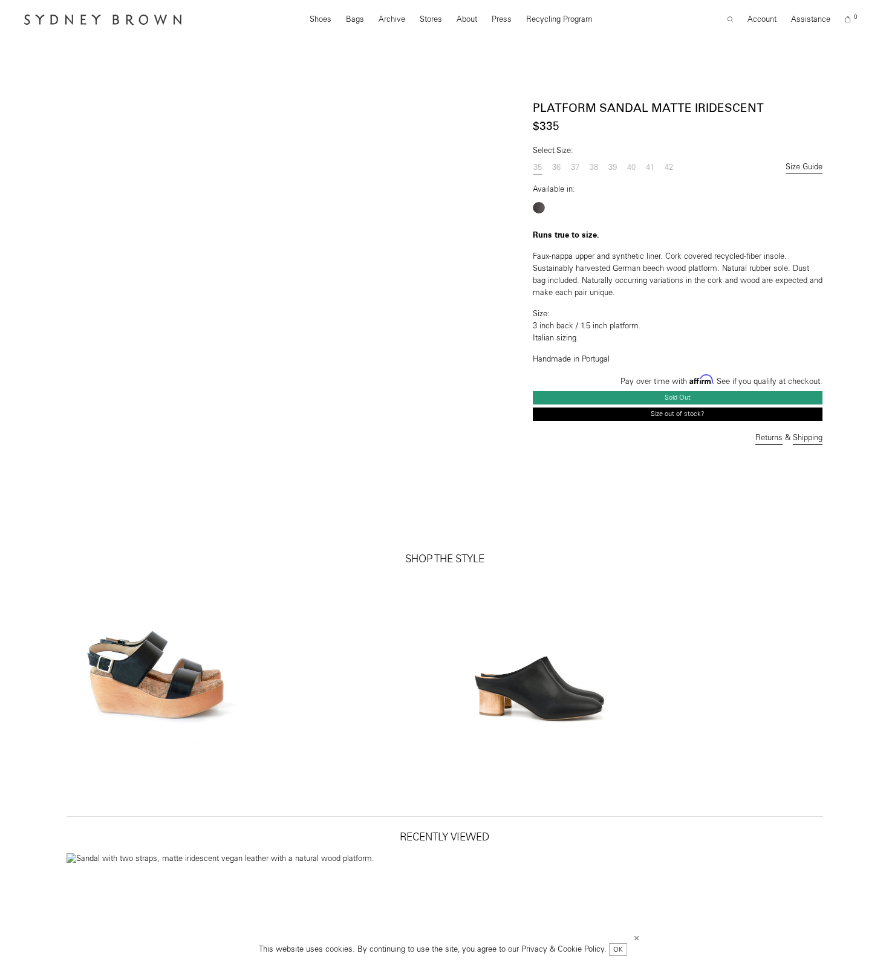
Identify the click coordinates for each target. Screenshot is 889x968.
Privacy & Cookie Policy (562, 949)
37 (575, 168)
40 (631, 168)
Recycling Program (559, 20)
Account (762, 20)
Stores (431, 20)
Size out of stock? (678, 414)
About (467, 20)
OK (618, 949)
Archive (392, 20)
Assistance (810, 20)
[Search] (730, 20)
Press (502, 20)
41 (650, 168)
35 (537, 168)
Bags (355, 20)
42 (669, 168)
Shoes (320, 20)
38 (594, 168)
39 (612, 168)
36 (556, 168)
